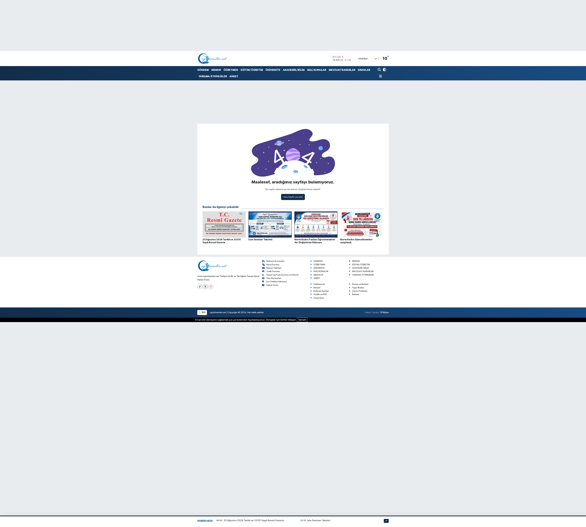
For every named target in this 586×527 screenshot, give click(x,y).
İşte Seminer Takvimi (318, 520)
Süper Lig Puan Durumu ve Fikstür (282, 275)
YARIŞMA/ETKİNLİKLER (213, 76)
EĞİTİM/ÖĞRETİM (252, 70)
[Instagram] (210, 286)
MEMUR (216, 70)
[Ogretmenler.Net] (212, 58)
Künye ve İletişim (360, 284)
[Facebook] (199, 286)
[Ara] (380, 70)
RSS (203, 312)
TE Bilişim (384, 312)
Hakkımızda (319, 284)
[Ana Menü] (380, 76)
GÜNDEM (203, 70)
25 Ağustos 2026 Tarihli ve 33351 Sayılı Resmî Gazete (254, 520)
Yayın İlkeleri (358, 288)
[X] (205, 286)
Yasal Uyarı (318, 298)
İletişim (316, 288)
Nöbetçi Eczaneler (275, 261)
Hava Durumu (272, 265)
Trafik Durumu (273, 271)
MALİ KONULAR (316, 70)
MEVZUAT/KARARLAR (342, 70)
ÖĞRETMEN (230, 70)
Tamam (302, 320)
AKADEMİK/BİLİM (294, 70)
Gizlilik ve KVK (320, 294)
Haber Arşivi (272, 285)
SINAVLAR (364, 70)
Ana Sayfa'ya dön (293, 197)
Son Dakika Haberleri (276, 281)
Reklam (355, 294)
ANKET (234, 76)
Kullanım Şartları (321, 291)
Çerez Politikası (359, 291)
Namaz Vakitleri (274, 268)
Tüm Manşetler (273, 278)
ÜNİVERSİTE (273, 70)
